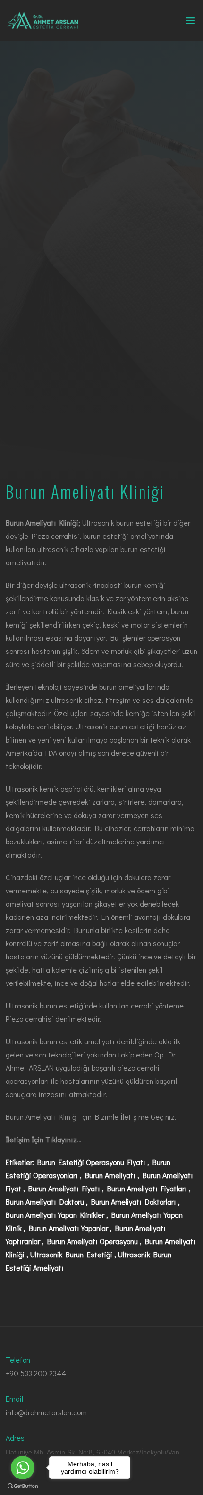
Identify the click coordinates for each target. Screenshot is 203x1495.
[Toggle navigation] (190, 23)
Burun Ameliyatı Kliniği (42, 1117)
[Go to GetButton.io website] (23, 1485)
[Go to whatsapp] (22, 1467)
